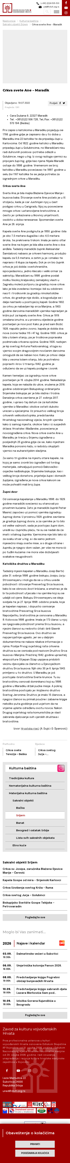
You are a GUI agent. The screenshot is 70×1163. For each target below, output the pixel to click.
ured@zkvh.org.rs (14, 1091)
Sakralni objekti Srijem (15, 24)
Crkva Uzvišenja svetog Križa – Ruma (28, 887)
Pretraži (47, 12)
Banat (20, 822)
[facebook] (8, 1071)
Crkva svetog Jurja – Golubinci (24, 895)
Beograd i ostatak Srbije (32, 830)
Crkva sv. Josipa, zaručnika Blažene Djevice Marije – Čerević (33, 871)
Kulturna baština (29, 21)
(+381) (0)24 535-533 (49, 3)
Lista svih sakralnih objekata (35, 837)
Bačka (20, 807)
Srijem (20, 815)
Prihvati (35, 1144)
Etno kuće (19, 845)
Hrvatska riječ (30, 728)
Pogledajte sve (35, 917)
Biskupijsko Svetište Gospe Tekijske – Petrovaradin (28, 904)
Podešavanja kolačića (35, 1153)
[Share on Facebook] (60, 103)
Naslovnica (9, 21)
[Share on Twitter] (64, 103)
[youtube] (19, 1071)
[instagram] (31, 1071)
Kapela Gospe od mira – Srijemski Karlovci (32, 880)
